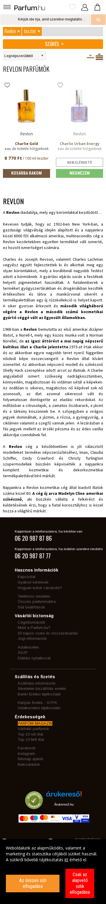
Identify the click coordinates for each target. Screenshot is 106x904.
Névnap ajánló (30, 759)
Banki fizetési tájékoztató (39, 694)
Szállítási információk (37, 683)
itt (66, 859)
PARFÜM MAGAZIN (35, 723)
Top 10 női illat (30, 734)
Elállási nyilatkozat (34, 658)
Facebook (27, 748)
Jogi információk (32, 638)
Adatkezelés (28, 647)
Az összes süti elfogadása (32, 883)
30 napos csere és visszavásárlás (48, 633)
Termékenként (99, 56)
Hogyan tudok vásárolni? (40, 588)
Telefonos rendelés (34, 596)
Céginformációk (31, 622)
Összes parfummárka (37, 601)
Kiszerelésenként (90, 56)
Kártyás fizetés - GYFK (37, 702)
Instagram (26, 753)
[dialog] (53, 871)
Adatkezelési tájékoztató (39, 708)
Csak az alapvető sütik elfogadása (80, 883)
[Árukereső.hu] (64, 796)
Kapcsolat (26, 576)
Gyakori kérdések (33, 582)
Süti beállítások (31, 607)
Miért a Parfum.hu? (34, 627)
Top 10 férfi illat (31, 739)
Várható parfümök (33, 728)
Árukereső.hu (64, 804)
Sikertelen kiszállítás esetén (42, 688)
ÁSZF (23, 652)
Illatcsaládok (29, 764)
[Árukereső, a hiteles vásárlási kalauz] (34, 806)
